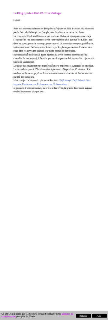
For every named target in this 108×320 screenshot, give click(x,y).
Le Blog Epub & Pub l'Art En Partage (37, 13)
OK (99, 316)
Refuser (83, 316)
